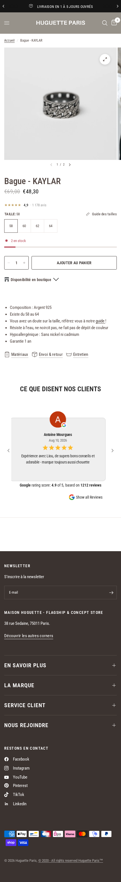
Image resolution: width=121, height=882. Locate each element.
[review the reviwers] (67, 425)
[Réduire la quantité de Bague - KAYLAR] (9, 262)
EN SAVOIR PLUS (25, 665)
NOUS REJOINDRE (26, 725)
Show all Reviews (89, 497)
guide (100, 321)
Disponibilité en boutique (31, 279)
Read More (60, 469)
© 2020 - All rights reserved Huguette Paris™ (70, 860)
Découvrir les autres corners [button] (28, 636)
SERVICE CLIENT (25, 705)
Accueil (9, 40)
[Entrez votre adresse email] (111, 592)
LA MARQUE (19, 685)
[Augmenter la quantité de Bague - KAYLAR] (24, 262)
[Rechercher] (104, 22)
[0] (113, 22)
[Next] (70, 164)
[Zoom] (105, 59)
